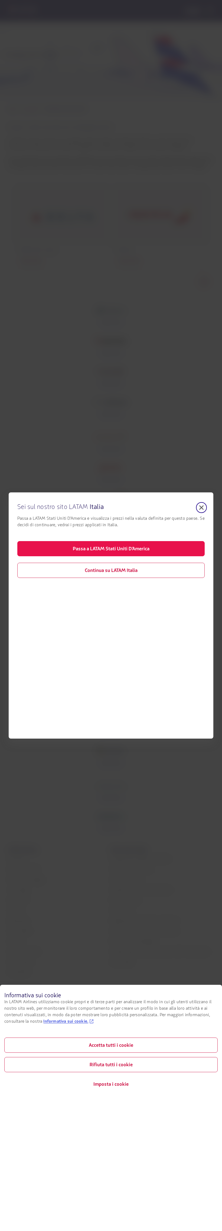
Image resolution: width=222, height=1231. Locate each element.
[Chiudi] (201, 507)
